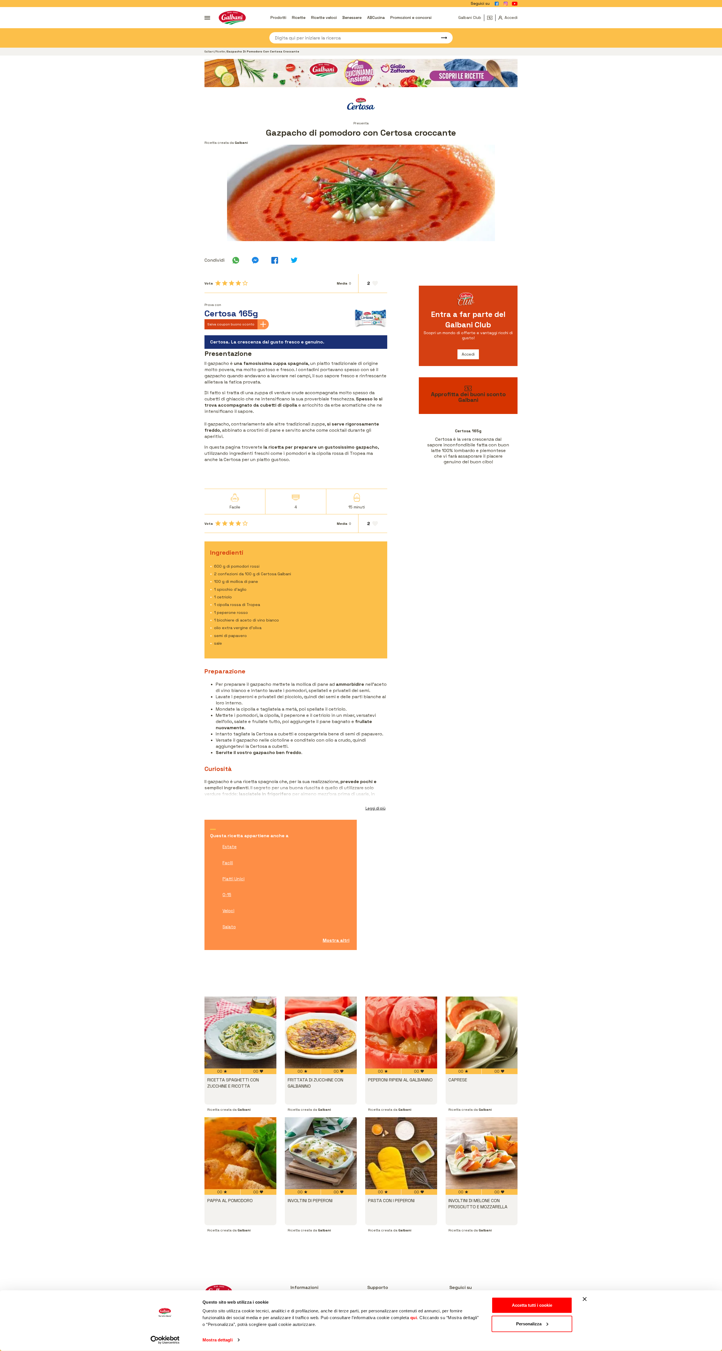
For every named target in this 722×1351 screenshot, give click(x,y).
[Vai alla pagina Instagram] (506, 4)
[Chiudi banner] (585, 1299)
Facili (228, 862)
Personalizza (529, 1323)
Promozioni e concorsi (411, 17)
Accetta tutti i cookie (532, 1305)
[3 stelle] (231, 283)
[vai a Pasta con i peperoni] (401, 1153)
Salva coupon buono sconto (230, 324)
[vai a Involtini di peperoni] (321, 1153)
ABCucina (376, 17)
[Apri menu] (207, 18)
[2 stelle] (224, 283)
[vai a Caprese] (482, 1032)
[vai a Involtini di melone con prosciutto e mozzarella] (482, 1153)
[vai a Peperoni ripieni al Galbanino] (401, 1032)
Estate (230, 846)
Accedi (468, 354)
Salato (229, 926)
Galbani (209, 51)
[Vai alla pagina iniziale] (232, 17)
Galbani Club (469, 17)
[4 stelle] (238, 283)
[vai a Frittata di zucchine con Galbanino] (321, 1032)
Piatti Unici (234, 878)
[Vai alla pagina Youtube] (515, 4)
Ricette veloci (324, 17)
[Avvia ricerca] (441, 37)
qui (413, 1317)
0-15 (227, 894)
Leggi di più (376, 808)
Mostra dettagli (217, 1339)
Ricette (298, 17)
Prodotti (278, 17)
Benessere (352, 17)
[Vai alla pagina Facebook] (496, 4)
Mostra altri (336, 940)
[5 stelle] (245, 283)
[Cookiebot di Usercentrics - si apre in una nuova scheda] (165, 1340)
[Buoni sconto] (491, 17)
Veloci (228, 910)
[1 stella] (218, 283)
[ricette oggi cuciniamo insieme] (361, 73)
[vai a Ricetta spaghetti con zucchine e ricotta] (240, 1032)
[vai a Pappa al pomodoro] (240, 1153)
